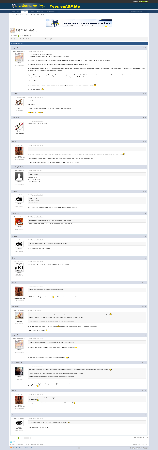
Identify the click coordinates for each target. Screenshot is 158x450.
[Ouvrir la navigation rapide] (146, 12)
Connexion (135, 1)
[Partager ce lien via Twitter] (11, 441)
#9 (144, 258)
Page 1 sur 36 (14, 35)
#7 (144, 213)
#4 (144, 141)
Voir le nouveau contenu (136, 11)
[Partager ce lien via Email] (14, 441)
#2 (144, 94)
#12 (143, 335)
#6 (144, 191)
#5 (144, 167)
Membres (31, 11)
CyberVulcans (15, 11)
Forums (24, 11)
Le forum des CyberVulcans (16, 444)
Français (26, 447)
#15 (143, 415)
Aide (31, 447)
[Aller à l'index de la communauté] (28, 6)
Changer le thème (17, 447)
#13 (143, 362)
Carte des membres (51, 11)
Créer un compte (143, 1)
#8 (144, 236)
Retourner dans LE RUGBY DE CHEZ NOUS (137, 438)
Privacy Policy (144, 444)
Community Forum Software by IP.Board (139, 447)
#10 (143, 282)
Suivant (26, 35)
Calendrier (40, 11)
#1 (144, 48)
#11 (143, 306)
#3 (144, 117)
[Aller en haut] (79, 448)
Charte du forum (136, 444)
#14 (143, 390)
